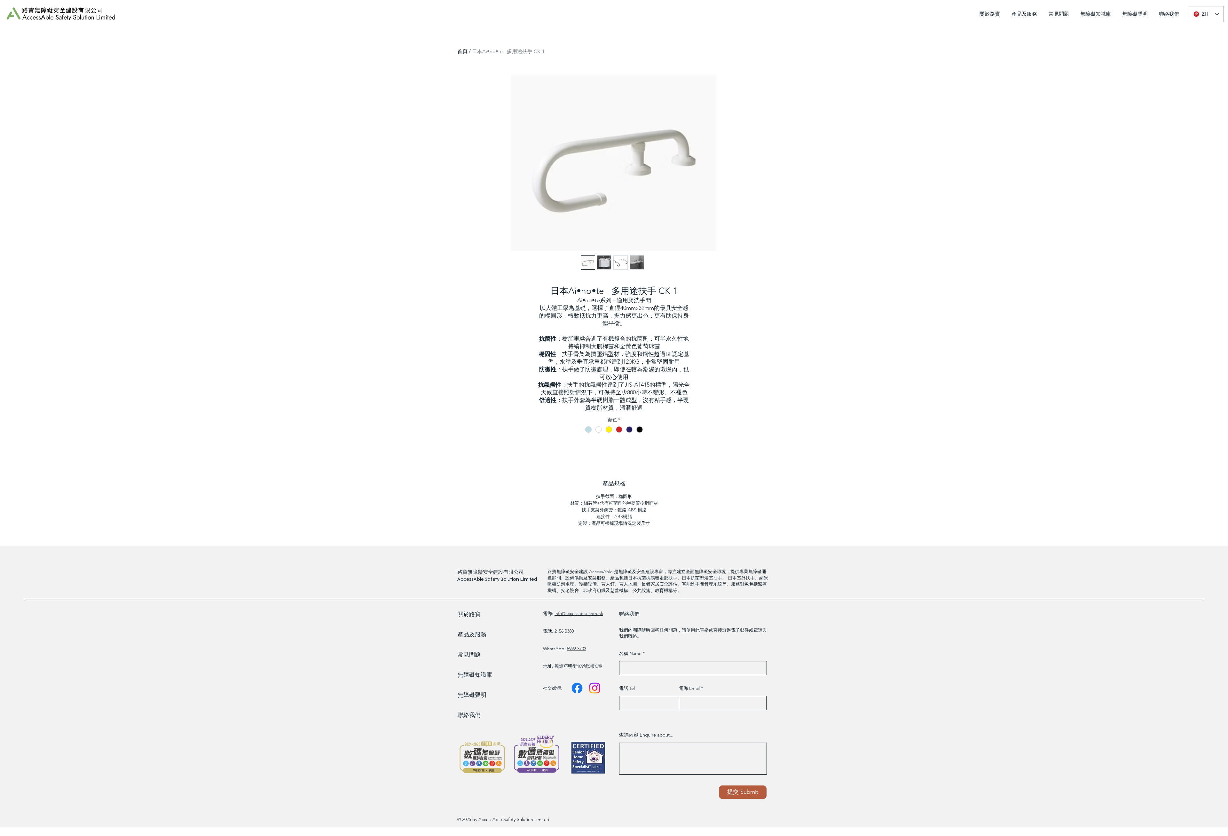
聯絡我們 (469, 715)
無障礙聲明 (472, 694)
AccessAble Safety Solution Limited (497, 579)
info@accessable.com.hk (579, 613)
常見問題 (469, 654)
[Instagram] (594, 688)
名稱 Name (631, 653)
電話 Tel (627, 688)
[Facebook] (577, 688)
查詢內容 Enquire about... (646, 734)
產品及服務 (472, 634)
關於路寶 (469, 614)
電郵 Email (690, 688)
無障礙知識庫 (475, 674)
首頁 (462, 51)
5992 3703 (576, 648)
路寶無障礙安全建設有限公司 (490, 572)
